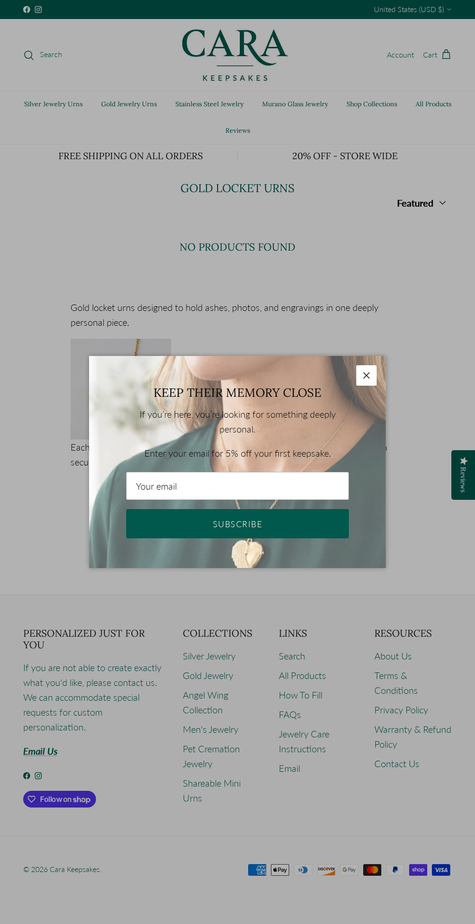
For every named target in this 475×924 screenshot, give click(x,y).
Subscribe (237, 524)
